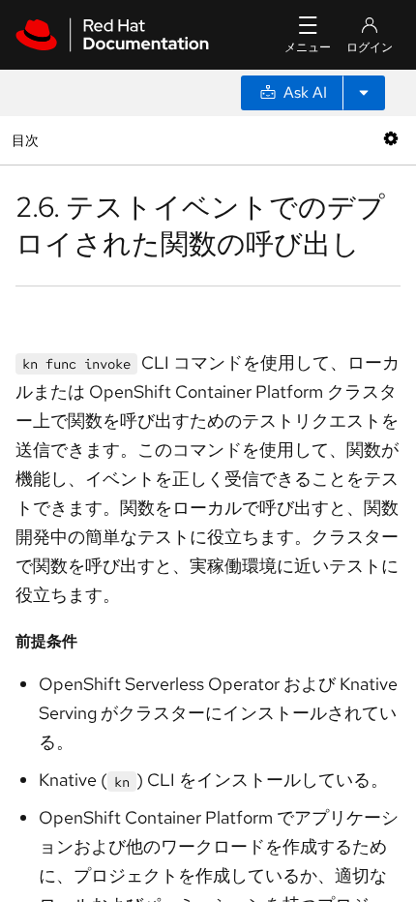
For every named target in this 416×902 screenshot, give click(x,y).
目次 (28, 140)
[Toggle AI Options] (363, 92)
